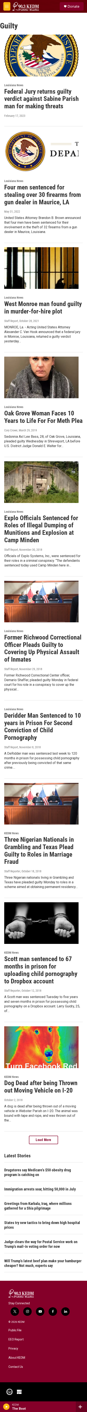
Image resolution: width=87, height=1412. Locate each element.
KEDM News (11, 833)
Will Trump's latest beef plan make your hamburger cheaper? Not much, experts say (43, 1263)
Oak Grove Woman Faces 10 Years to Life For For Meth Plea (43, 416)
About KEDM (16, 1357)
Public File (15, 1330)
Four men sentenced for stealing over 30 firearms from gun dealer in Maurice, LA (42, 195)
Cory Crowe (11, 430)
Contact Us (15, 1366)
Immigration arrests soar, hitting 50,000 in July (40, 1189)
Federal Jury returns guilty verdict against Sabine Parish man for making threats (41, 99)
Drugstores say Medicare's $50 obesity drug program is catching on (37, 1172)
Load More (43, 1140)
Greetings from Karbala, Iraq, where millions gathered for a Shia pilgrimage (38, 1205)
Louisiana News (13, 85)
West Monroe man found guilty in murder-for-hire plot (43, 307)
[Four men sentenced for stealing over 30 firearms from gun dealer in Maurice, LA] (41, 151)
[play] (6, 1407)
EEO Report (16, 1339)
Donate (73, 6)
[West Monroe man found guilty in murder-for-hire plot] (41, 268)
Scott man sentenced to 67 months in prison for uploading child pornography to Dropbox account (40, 970)
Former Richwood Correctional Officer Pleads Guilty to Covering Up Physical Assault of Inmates (43, 648)
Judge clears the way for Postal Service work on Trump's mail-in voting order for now (40, 1244)
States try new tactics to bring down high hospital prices (42, 1225)
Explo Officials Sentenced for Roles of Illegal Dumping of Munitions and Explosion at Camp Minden (41, 529)
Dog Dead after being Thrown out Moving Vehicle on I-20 (40, 1086)
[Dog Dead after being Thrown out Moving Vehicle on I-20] (41, 1047)
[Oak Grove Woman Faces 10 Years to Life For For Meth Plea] (41, 377)
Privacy (13, 1348)
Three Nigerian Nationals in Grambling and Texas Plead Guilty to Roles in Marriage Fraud (39, 850)
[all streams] (81, 1406)
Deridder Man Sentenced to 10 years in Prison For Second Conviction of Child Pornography (42, 726)
